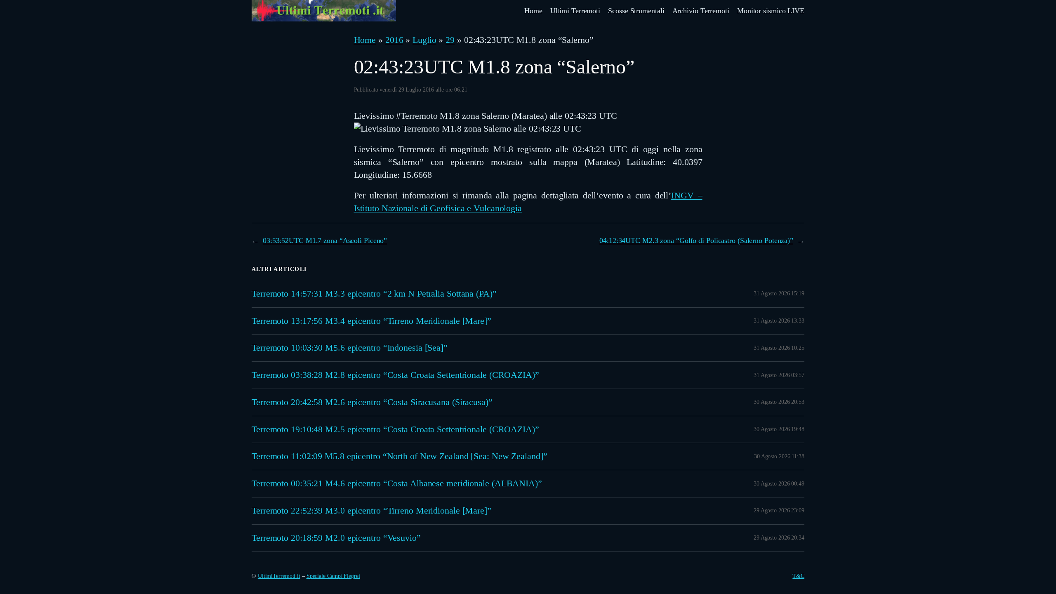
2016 (394, 40)
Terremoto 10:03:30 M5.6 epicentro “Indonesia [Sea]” (350, 348)
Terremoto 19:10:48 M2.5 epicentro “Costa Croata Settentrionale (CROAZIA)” (395, 429)
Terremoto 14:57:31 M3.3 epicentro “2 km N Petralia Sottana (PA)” (374, 294)
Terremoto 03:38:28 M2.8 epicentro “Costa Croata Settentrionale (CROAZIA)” (395, 375)
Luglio (424, 40)
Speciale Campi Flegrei (333, 576)
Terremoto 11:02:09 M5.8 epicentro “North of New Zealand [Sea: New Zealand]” (399, 456)
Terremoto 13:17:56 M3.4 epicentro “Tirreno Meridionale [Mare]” (371, 321)
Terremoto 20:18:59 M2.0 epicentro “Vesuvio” (336, 538)
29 (450, 40)
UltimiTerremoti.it (279, 576)
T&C (798, 576)
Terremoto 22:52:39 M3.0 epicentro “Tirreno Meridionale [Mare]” (371, 511)
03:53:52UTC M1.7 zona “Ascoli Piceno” (325, 240)
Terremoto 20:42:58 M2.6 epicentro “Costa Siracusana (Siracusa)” (372, 402)
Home (365, 40)
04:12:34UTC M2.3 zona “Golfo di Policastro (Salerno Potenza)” (696, 240)
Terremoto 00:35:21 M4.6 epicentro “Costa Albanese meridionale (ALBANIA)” (397, 483)
